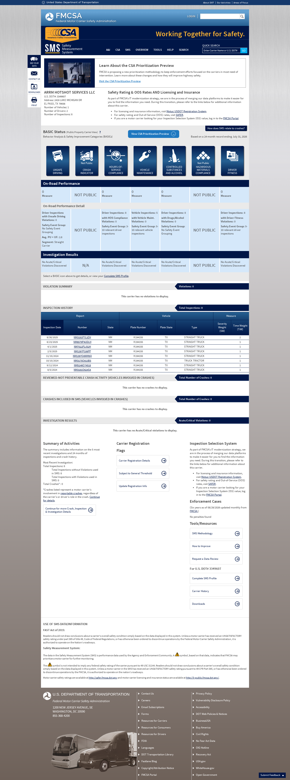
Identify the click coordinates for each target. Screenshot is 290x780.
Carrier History (200, 591)
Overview (142, 50)
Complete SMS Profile (116, 276)
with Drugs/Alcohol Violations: (172, 219)
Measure (47, 196)
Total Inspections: (53, 466)
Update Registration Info (133, 486)
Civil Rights (202, 734)
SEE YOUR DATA (34, 64)
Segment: (48, 242)
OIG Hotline (202, 747)
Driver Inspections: (113, 213)
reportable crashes (71, 493)
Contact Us (147, 693)
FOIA (144, 741)
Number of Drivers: (55, 111)
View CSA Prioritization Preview (150, 134)
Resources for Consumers (155, 727)
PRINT (34, 105)
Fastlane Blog (149, 761)
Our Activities (224, 2)
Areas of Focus (241, 2)
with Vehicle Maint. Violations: (143, 219)
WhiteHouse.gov (205, 768)
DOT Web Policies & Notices (211, 714)
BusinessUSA (203, 720)
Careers (145, 700)
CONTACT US (34, 79)
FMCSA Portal (230, 118)
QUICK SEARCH (211, 45)
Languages (147, 747)
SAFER (179, 115)
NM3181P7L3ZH (82, 337)
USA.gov (201, 761)
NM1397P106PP (82, 351)
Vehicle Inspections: (144, 213)
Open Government (206, 775)
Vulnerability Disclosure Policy (213, 700)
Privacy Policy (204, 693)
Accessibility (203, 707)
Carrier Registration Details (134, 460)
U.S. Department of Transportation (91, 694)
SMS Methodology (202, 533)
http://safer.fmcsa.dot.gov (103, 677)
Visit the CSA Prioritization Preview (120, 81)
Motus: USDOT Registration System (186, 111)
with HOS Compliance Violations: (115, 219)
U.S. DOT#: (50, 96)
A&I (108, 50)
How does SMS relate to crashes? (226, 128)
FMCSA (194, 511)
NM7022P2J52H (82, 346)
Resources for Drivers (153, 734)
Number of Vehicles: (56, 107)
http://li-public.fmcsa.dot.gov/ (202, 677)
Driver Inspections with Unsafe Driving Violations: (53, 216)
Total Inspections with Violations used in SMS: (74, 478)
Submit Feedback (270, 775)
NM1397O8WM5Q (82, 356)
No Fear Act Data (205, 741)
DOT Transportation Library (157, 754)
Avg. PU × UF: (50, 237)
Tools (157, 50)
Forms (145, 714)
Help (170, 50)
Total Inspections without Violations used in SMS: (75, 471)
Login (191, 16)
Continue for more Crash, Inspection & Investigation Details (66, 510)
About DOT (208, 2)
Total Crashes (51, 484)
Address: (49, 100)
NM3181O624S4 (82, 370)
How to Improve (201, 546)
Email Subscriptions (152, 707)
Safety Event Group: (54, 225)
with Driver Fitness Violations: (232, 219)
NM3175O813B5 (82, 360)
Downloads (198, 604)
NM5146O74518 (82, 365)
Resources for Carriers (154, 720)
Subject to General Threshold (135, 473)
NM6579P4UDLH (82, 342)
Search (184, 50)
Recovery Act (203, 754)
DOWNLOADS (34, 92)
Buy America (203, 727)
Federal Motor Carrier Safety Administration (81, 701)
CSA (117, 50)
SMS (127, 50)
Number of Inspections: (57, 114)
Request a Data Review (205, 559)
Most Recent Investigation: (58, 462)
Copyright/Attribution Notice (157, 768)
